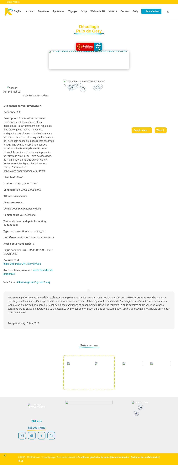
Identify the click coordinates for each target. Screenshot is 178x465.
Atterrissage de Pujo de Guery (33, 282)
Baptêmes (43, 11)
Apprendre (58, 11)
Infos (111, 11)
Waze (159, 130)
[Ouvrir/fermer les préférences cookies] (7, 458)
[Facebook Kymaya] (41, 435)
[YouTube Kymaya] (32, 435)
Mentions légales (120, 457)
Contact (125, 11)
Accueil (30, 11)
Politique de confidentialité (145, 457)
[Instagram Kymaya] (22, 435)
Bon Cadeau (152, 11)
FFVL (21, 461)
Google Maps (140, 130)
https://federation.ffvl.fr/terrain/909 (22, 263)
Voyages (72, 11)
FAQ (135, 11)
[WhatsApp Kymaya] (51, 435)
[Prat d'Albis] (140, 407)
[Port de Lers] (136, 413)
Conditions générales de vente (93, 457)
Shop (84, 11)
